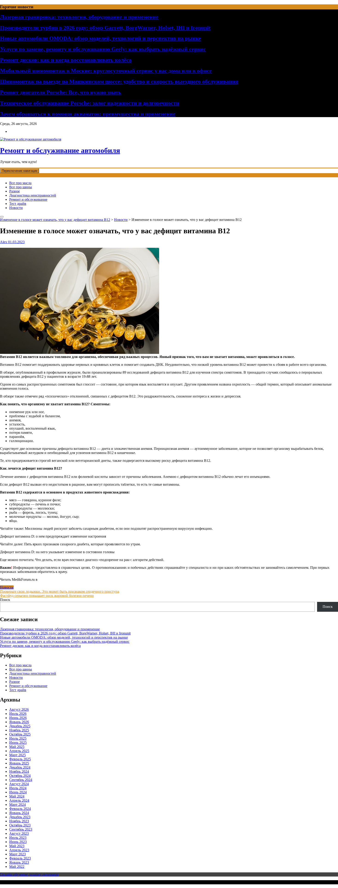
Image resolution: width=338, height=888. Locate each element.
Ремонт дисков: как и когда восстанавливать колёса (66, 60)
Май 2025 (16, 747)
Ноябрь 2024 (19, 771)
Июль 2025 (17, 738)
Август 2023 (19, 833)
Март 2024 (17, 804)
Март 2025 (17, 755)
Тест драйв (17, 204)
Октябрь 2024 (20, 776)
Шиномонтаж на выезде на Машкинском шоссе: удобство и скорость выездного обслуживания (119, 82)
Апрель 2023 (19, 850)
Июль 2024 (17, 788)
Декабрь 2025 (19, 726)
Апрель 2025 (19, 751)
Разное (14, 191)
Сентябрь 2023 (20, 829)
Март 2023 (17, 854)
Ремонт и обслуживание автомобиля (60, 150)
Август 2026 (19, 709)
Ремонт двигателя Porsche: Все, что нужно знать (60, 92)
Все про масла (20, 183)
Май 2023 (16, 846)
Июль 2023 (17, 838)
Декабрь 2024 (19, 767)
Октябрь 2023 (20, 825)
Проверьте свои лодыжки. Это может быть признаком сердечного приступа (59, 591)
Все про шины (20, 187)
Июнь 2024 (18, 792)
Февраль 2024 (20, 809)
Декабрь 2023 (19, 817)
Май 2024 (16, 796)
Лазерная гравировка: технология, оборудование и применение (79, 17)
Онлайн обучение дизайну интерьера (29, 874)
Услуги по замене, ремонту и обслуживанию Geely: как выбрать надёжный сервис (103, 49)
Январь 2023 (19, 862)
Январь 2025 (19, 763)
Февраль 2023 (20, 858)
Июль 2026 (17, 714)
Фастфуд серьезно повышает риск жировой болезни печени (47, 596)
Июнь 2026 (18, 718)
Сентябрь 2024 (20, 780)
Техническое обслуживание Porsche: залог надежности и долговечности (89, 103)
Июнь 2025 (18, 742)
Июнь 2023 (18, 842)
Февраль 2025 (20, 759)
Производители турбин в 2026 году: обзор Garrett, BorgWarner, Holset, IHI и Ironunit (105, 28)
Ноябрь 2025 (19, 730)
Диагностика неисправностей (32, 195)
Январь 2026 (19, 722)
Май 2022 (16, 866)
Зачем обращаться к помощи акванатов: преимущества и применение (87, 114)
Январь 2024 (19, 813)
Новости (16, 208)
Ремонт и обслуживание (28, 199)
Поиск (5, 600)
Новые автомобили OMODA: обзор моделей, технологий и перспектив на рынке (100, 38)
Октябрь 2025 (20, 734)
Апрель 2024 (19, 800)
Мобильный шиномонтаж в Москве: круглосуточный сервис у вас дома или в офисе (106, 71)
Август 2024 (19, 784)
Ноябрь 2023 (19, 821)
